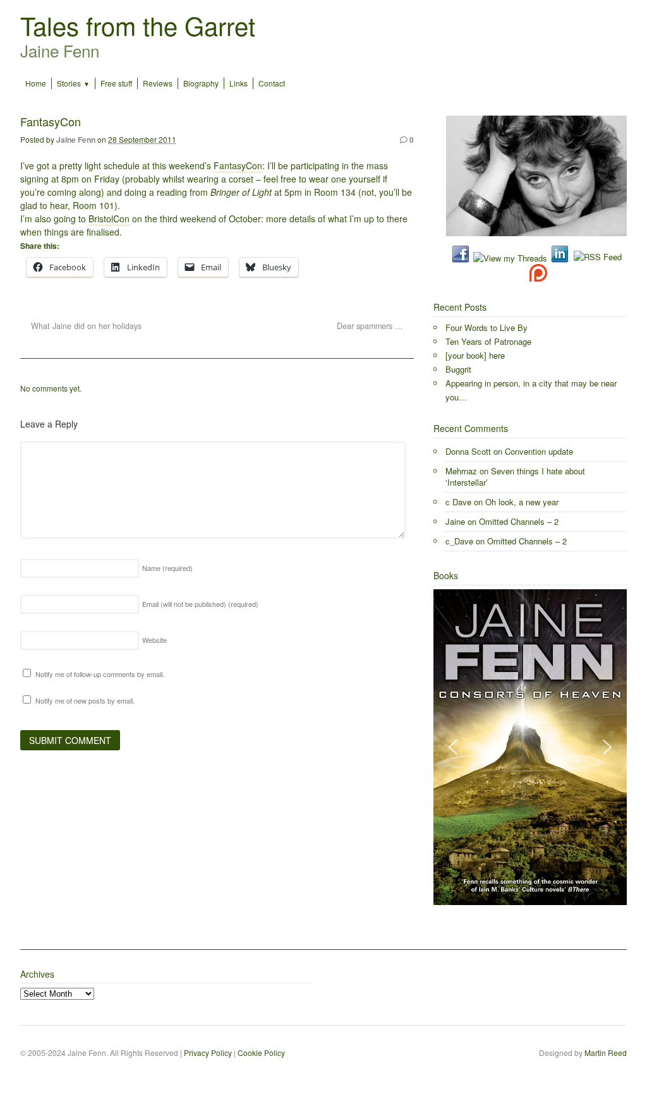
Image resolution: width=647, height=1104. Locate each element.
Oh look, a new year (522, 502)
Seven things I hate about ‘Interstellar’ (515, 476)
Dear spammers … (371, 326)
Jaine (455, 521)
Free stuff (116, 83)
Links (238, 83)
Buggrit (458, 369)
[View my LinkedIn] (560, 258)
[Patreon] (536, 277)
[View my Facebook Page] (460, 258)
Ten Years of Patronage (488, 341)
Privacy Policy (208, 1052)
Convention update (539, 451)
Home (35, 83)
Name (167, 568)
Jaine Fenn (75, 139)
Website (154, 640)
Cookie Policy (261, 1052)
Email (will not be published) (200, 604)
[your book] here (475, 355)
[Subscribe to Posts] (597, 258)
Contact (271, 83)
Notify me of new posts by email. (85, 700)
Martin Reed (605, 1052)
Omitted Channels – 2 (519, 521)
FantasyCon (238, 165)
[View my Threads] (510, 258)
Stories (69, 83)
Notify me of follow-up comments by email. (99, 674)
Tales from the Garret (137, 25)
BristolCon (109, 218)
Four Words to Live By (486, 327)
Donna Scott (468, 451)
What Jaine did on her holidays (85, 326)
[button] (453, 747)
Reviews (157, 83)
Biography (201, 83)
